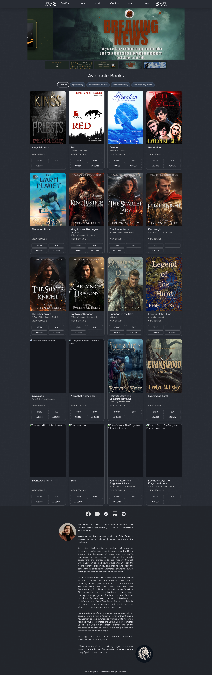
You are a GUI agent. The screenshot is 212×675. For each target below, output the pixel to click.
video (130, 3)
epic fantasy (77, 85)
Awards (39, 166)
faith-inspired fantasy (98, 85)
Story (39, 161)
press (146, 3)
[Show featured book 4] (130, 65)
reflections (114, 3)
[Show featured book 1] (57, 65)
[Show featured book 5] (155, 65)
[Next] (180, 34)
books (82, 3)
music (98, 3)
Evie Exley (65, 3)
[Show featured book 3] (106, 65)
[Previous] (31, 34)
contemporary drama (142, 85)
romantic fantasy (120, 85)
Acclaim (95, 166)
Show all (63, 85)
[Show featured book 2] (81, 65)
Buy (56, 161)
